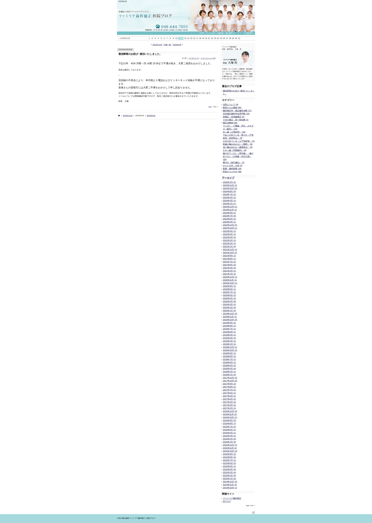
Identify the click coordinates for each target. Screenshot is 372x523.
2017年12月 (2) (230, 378)
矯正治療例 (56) (230, 123)
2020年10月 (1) (230, 283)
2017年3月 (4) (229, 402)
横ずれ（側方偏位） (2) (233, 162)
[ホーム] (119, 115)
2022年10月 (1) (230, 228)
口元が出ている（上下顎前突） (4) (239, 141)
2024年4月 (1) (229, 197)
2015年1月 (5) (229, 478)
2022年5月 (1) (229, 234)
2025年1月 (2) (229, 182)
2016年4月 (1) (229, 433)
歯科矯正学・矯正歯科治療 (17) (237, 110)
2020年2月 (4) (229, 307)
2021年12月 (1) (230, 249)
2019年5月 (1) (229, 335)
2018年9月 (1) (229, 353)
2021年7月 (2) (229, 262)
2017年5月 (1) (229, 396)
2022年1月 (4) (229, 246)
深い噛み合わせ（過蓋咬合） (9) (238, 147)
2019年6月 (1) (229, 332)
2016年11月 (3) (230, 414)
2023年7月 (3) (229, 216)
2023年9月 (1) (229, 213)
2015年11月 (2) (230, 448)
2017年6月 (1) (229, 393)
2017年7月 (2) (229, 390)
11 (179, 38)
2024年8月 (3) (229, 191)
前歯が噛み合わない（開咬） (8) (238, 144)
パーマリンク (193, 58)
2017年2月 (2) (229, 405)
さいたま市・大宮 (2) (232, 165)
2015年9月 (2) (229, 454)
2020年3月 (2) (229, 304)
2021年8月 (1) (229, 259)
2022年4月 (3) (229, 237)
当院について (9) (230, 104)
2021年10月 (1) (230, 252)
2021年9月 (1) (229, 255)
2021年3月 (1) (229, 271)
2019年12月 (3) (230, 313)
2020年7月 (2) (229, 292)
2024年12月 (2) (230, 185)
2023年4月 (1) (229, 222)
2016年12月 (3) (230, 411)
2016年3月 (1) (229, 436)
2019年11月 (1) (230, 316)
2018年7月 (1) (229, 359)
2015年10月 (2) (230, 451)
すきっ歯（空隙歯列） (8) (234, 150)
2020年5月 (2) (229, 298)
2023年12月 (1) (230, 206)
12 (182, 38)
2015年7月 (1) (229, 460)
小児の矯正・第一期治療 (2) (235, 120)
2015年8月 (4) (229, 457)
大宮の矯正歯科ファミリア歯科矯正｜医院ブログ (136, 518)
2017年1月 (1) (229, 408)
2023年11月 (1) (230, 210)
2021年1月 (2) (229, 274)
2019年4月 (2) (229, 338)
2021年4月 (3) (229, 268)
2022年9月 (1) (229, 231)
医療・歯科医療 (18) (232, 168)
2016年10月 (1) (230, 417)
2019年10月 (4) (230, 320)
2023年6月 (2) (229, 219)
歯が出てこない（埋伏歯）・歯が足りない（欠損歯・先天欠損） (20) (238, 156)
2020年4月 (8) (229, 301)
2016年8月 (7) (229, 423)
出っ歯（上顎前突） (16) (234, 132)
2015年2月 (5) (229, 475)
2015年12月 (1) (230, 445)
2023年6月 (177, 45)
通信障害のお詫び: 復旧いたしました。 (140, 54)
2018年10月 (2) (230, 350)
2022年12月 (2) (230, 225)
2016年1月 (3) (229, 442)
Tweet (209, 106)
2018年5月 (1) (229, 362)
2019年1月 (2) (229, 344)
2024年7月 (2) (229, 194)
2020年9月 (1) (229, 286)
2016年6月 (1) (229, 430)
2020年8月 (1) (229, 289)
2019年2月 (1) (229, 341)
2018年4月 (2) (229, 365)
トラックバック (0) (208, 58)
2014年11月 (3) (230, 484)
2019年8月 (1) (229, 326)
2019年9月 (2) (229, 323)
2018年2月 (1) (229, 371)
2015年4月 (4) (229, 469)
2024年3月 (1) (229, 200)
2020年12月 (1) (230, 277)
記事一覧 (167, 45)
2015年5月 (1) (229, 466)
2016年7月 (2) (229, 426)
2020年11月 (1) (230, 280)
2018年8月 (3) (229, 356)
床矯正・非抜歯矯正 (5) (233, 117)
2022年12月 (157, 45)
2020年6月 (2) (229, 295)
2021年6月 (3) (229, 265)
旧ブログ (227, 501)
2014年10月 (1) (230, 488)
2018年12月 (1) (230, 347)
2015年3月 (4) (229, 472)
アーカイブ (228, 177)
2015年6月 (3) (229, 463)
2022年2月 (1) (229, 243)
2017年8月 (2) (229, 387)
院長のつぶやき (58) (232, 171)
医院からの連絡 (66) (232, 107)
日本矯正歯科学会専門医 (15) (236, 113)
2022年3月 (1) (229, 240)
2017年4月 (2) (229, 399)
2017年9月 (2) (229, 384)
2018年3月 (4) (229, 368)
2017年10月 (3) (230, 381)
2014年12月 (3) (230, 481)
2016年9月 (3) (229, 420)
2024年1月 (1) (229, 203)
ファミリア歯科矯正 (232, 498)
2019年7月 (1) (229, 329)
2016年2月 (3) (229, 439)
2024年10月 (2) (230, 188)
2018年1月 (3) (229, 374)
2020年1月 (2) (229, 310)
